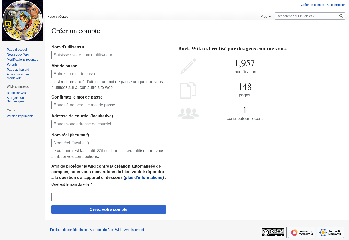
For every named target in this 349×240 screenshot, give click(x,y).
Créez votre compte (108, 209)
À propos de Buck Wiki (105, 230)
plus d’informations (143, 177)
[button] (266, 15)
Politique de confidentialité (68, 230)
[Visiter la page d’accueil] (22, 20)
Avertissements (134, 230)
